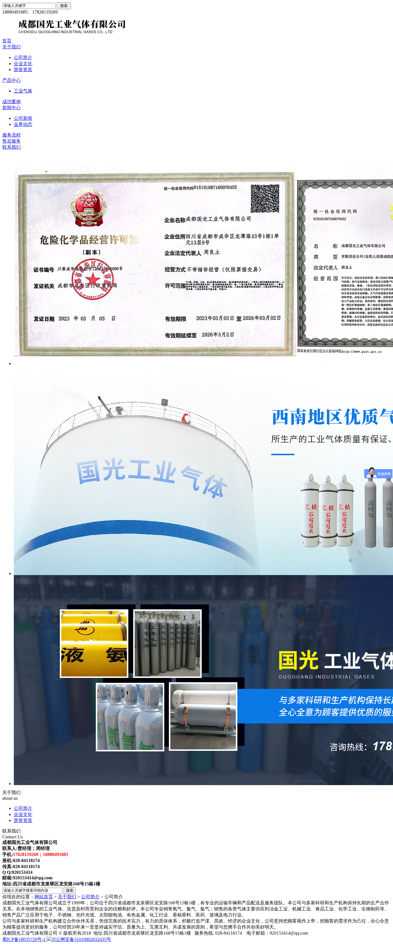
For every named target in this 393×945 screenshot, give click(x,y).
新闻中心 (11, 107)
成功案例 (11, 101)
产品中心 (11, 80)
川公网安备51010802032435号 (81, 939)
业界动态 (23, 124)
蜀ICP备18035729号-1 (24, 939)
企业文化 (23, 63)
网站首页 (44, 896)
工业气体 (23, 90)
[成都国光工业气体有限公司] (175, 36)
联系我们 (11, 147)
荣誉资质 (23, 69)
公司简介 (23, 57)
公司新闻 (23, 118)
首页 (7, 40)
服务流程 (11, 135)
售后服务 (11, 141)
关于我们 (11, 46)
